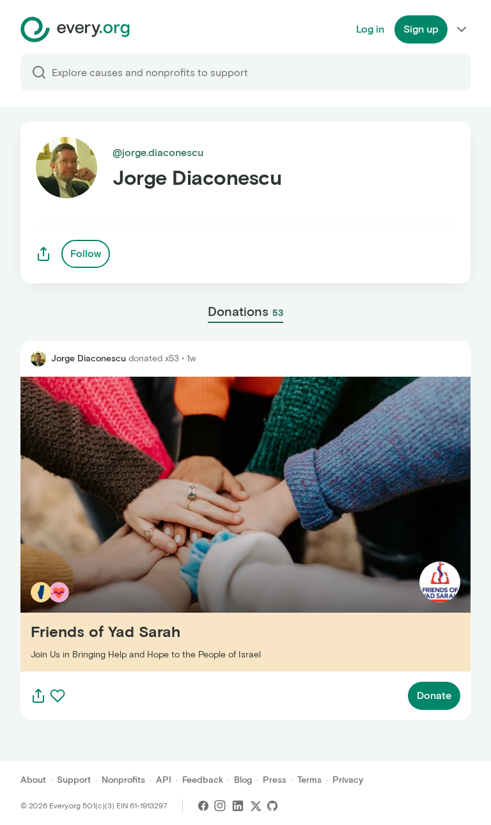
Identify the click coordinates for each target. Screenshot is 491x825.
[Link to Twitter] (255, 805)
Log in (370, 29)
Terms (309, 779)
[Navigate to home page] (75, 29)
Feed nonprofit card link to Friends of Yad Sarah (133, 523)
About (33, 779)
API (163, 779)
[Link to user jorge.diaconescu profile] (38, 358)
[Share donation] (38, 695)
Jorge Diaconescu (88, 358)
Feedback (202, 779)
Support (74, 779)
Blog (243, 779)
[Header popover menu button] (462, 29)
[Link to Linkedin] (237, 805)
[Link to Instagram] (220, 805)
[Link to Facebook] (203, 805)
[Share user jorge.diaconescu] (43, 254)
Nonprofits (123, 779)
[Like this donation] (57, 696)
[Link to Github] (272, 805)
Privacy (347, 779)
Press (274, 779)
